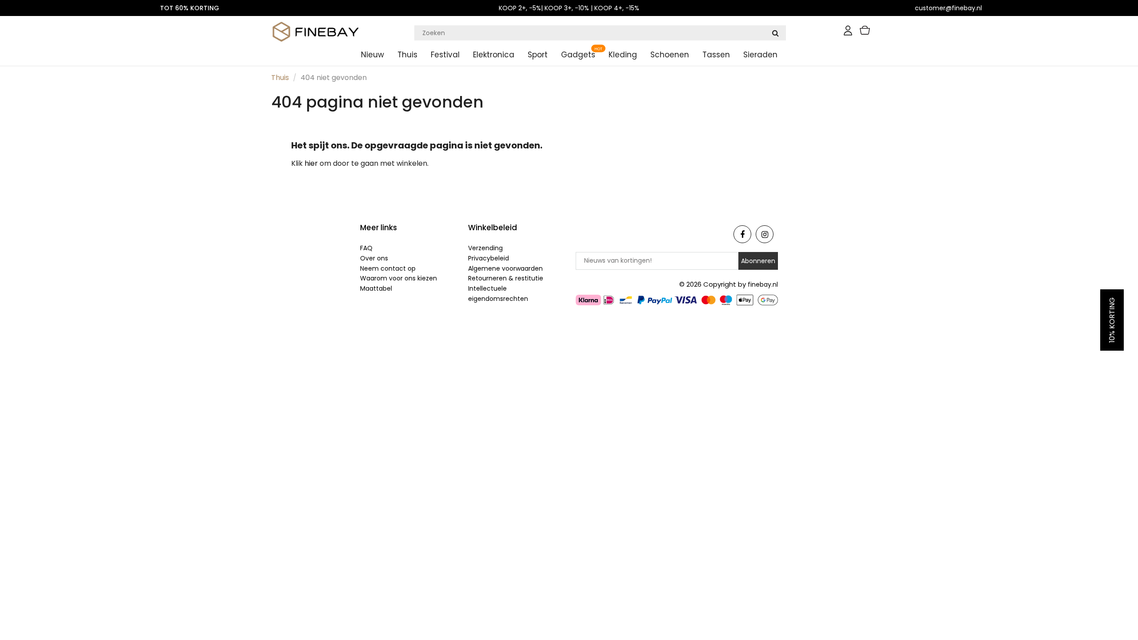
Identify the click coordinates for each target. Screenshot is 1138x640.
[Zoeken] (775, 33)
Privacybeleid (488, 258)
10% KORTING (1112, 320)
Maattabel (376, 288)
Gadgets (578, 54)
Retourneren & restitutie (505, 278)
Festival (445, 54)
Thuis (407, 54)
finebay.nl (763, 284)
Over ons (374, 258)
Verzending (485, 248)
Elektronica (493, 54)
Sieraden (760, 54)
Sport (538, 54)
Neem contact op (388, 268)
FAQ (366, 248)
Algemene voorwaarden (505, 268)
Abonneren (758, 260)
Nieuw (372, 54)
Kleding (623, 54)
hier (312, 163)
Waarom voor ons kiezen (398, 278)
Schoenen (669, 54)
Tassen (716, 54)
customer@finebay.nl (948, 8)
